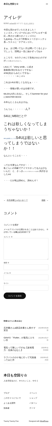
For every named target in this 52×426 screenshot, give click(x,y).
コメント (8, 237)
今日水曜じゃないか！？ (17, 200)
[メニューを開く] (46, 4)
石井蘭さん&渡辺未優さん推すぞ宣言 (19, 329)
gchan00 (12, 23)
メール (7, 273)
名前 (6, 263)
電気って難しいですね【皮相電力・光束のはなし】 (19, 348)
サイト (6, 283)
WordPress (44, 421)
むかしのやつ (29, 23)
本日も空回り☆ (11, 4)
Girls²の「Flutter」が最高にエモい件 (19, 338)
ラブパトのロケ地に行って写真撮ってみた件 (20, 358)
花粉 (43, 200)
